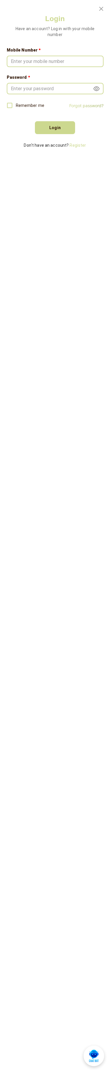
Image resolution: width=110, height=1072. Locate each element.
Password (19, 77)
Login (55, 127)
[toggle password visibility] (96, 88)
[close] (101, 8)
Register (78, 145)
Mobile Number (24, 49)
